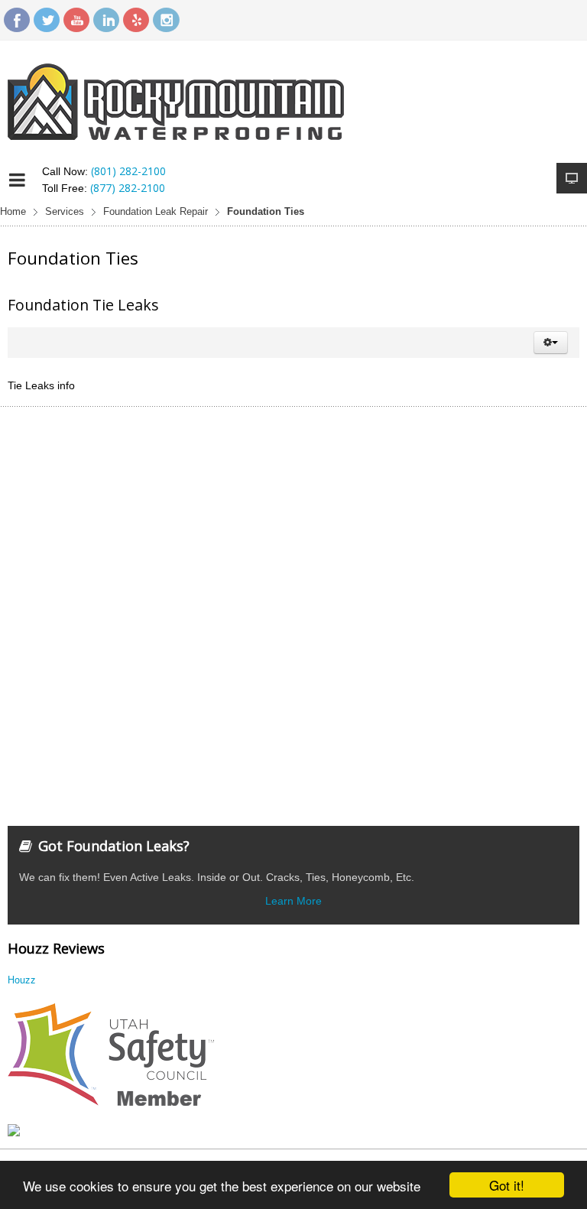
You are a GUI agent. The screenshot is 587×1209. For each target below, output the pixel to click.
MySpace (136, 20)
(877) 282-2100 (127, 187)
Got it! (506, 1184)
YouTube (76, 20)
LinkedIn (106, 20)
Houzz (21, 979)
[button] (550, 342)
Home (13, 211)
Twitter (47, 20)
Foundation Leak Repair (155, 211)
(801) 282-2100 (128, 171)
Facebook (17, 20)
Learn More (293, 901)
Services (64, 211)
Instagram (166, 20)
